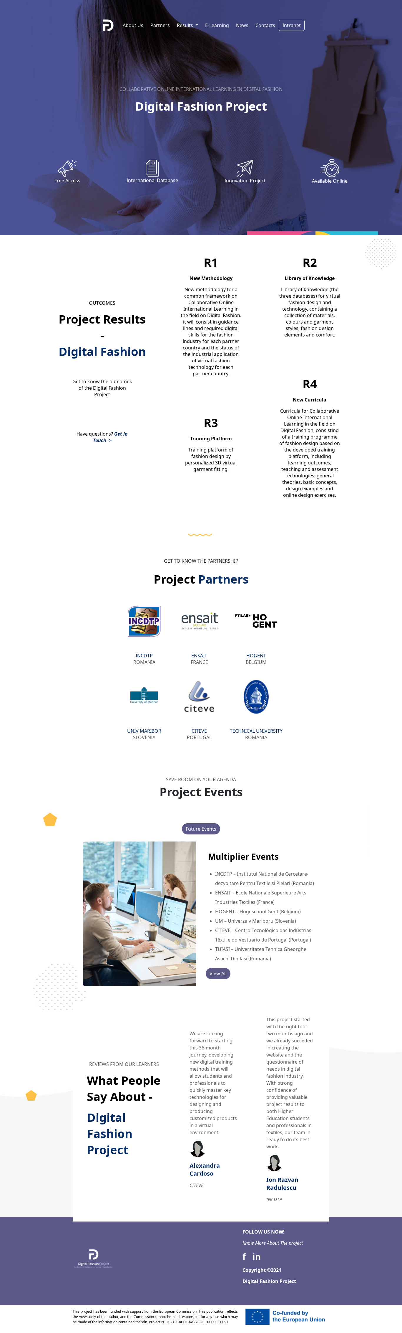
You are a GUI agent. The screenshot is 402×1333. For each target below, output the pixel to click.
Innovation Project (245, 180)
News (242, 25)
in (256, 1256)
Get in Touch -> (110, 437)
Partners (160, 25)
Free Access (67, 180)
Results (185, 25)
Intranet (292, 25)
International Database (152, 180)
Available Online (330, 181)
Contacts (265, 25)
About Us (133, 25)
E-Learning (217, 25)
